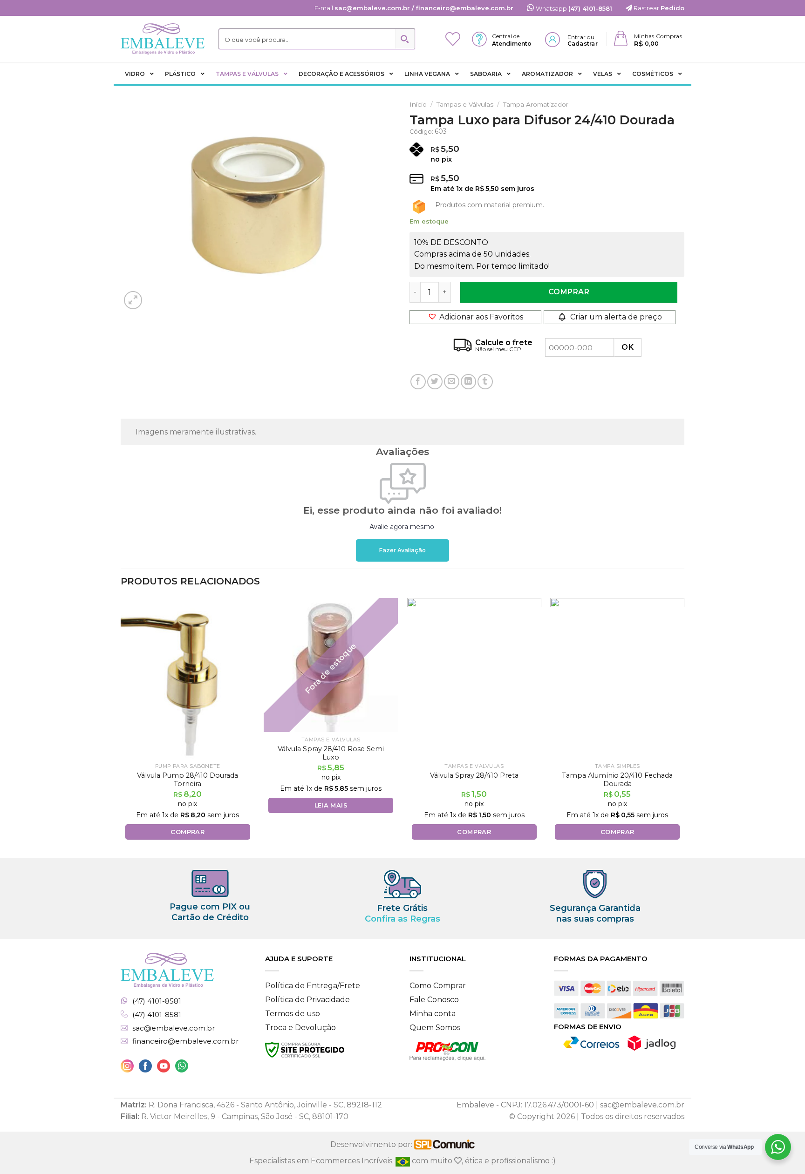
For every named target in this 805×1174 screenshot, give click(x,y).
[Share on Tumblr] (485, 381)
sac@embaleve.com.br (173, 1028)
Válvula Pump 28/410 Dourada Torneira (187, 779)
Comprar (568, 291)
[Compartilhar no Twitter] (435, 381)
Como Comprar (437, 985)
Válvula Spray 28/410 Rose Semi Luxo (331, 753)
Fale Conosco (434, 999)
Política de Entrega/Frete (312, 985)
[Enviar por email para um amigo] (451, 381)
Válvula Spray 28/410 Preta (474, 775)
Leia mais (331, 805)
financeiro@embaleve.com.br (185, 1041)
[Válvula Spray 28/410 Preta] (474, 678)
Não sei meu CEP (498, 349)
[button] (475, 317)
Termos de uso (292, 1013)
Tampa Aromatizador (535, 104)
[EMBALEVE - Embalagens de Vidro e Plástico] (163, 38)
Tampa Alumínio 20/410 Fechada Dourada (617, 779)
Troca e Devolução (300, 1027)
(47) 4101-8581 (156, 1001)
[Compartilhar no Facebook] (418, 381)
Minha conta (432, 1013)
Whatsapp (573, 8)
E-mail (413, 8)
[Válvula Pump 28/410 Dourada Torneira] (188, 678)
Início (418, 104)
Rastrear (658, 8)
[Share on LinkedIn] (468, 381)
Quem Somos (434, 1027)
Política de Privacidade (307, 999)
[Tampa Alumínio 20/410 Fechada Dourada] (617, 678)
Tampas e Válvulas (465, 104)
